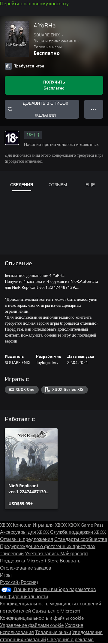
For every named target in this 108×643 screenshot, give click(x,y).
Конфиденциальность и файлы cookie (42, 618)
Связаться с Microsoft (56, 610)
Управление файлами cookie (32, 625)
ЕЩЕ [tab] (90, 184)
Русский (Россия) (19, 582)
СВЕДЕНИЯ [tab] (21, 184)
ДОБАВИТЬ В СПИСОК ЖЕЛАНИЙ (45, 109)
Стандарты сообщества (80, 539)
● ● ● (94, 109)
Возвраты (71, 560)
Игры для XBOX (50, 525)
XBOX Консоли (16, 525)
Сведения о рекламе (70, 639)
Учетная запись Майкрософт (56, 553)
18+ (30, 135)
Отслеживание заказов (25, 568)
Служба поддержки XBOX (78, 532)
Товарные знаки (53, 632)
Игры (6, 575)
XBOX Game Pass (86, 525)
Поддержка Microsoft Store (29, 560)
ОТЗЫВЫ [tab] (58, 184)
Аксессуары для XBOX (25, 532)
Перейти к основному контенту (34, 3)
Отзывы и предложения (26, 539)
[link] (31, 468)
